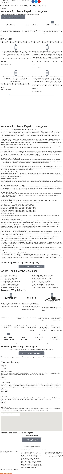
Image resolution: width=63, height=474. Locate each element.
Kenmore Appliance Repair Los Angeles (23, 5)
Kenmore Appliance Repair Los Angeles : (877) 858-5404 (9, 452)
